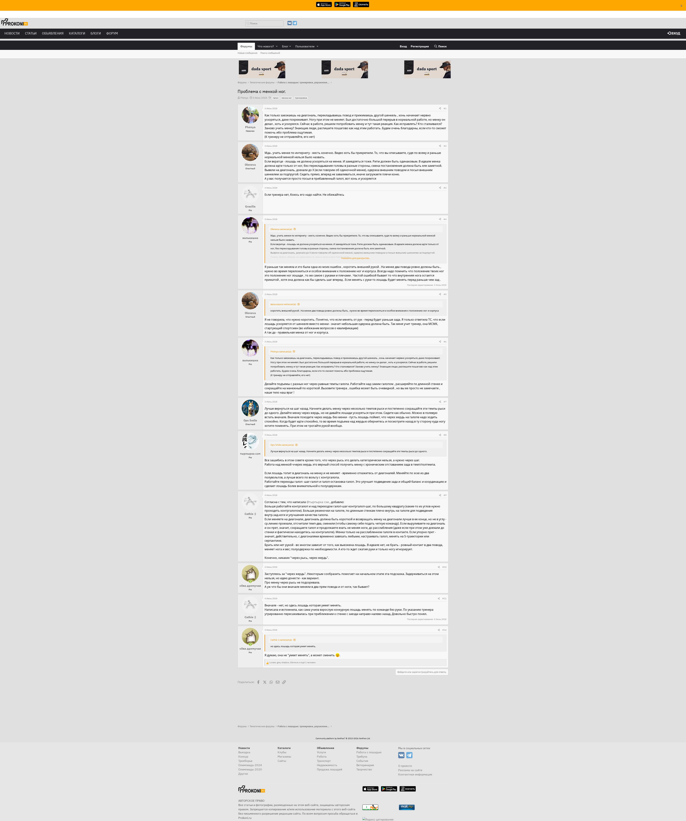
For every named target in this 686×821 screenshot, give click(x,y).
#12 (444, 630)
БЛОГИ (96, 33)
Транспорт (324, 761)
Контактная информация (415, 774)
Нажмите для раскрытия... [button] (355, 258)
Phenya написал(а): (281, 351)
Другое (243, 773)
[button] (276, 46)
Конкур (243, 756)
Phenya (244, 97)
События (362, 761)
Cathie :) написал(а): (281, 639)
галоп (276, 98)
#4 (445, 219)
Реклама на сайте (410, 770)
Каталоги (77, 33)
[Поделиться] (440, 108)
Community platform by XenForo (343, 738)
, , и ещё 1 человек (292, 662)
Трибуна (361, 756)
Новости (12, 33)
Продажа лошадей (329, 769)
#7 (445, 401)
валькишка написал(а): (283, 304)
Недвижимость (327, 765)
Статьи (31, 33)
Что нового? (266, 46)
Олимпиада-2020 (250, 769)
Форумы (246, 46)
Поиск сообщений (270, 53)
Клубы (282, 752)
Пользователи (304, 46)
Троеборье (245, 761)
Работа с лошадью (369, 752)
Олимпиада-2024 (250, 765)
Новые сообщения (247, 53)
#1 (445, 108)
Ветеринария (365, 765)
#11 (444, 598)
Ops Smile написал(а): (282, 444)
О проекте (405, 766)
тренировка (301, 98)
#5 (445, 294)
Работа (322, 756)
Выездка (244, 752)
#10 (444, 567)
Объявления (53, 33)
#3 (445, 187)
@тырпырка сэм (318, 502)
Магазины (284, 756)
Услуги (321, 752)
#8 (445, 435)
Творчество (364, 769)
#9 (445, 495)
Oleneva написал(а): (281, 229)
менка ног (287, 98)
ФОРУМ (112, 33)
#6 (445, 341)
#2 (445, 146)
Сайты (282, 761)
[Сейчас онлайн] (250, 581)
